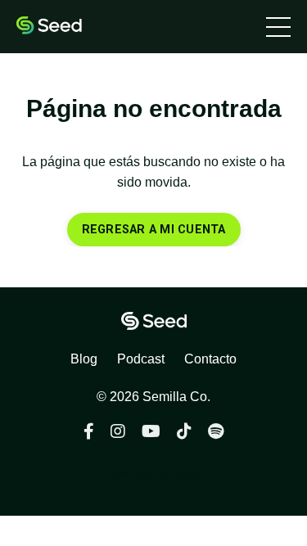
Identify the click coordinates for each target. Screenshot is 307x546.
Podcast (141, 359)
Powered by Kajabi (154, 473)
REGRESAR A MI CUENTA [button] (154, 230)
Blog (83, 359)
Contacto (210, 359)
